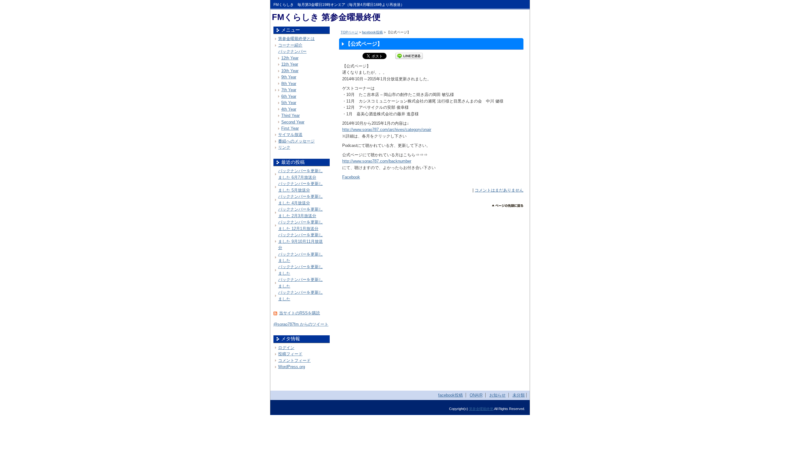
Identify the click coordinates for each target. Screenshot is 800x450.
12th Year (289, 58)
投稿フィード (290, 354)
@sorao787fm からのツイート (300, 324)
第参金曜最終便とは (296, 38)
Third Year (290, 115)
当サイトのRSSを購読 (299, 313)
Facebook (351, 177)
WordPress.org (291, 366)
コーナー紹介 (290, 45)
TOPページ (349, 32)
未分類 (518, 395)
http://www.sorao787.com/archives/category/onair (386, 129)
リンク (284, 147)
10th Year (289, 70)
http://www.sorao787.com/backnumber (376, 161)
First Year (290, 128)
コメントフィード (294, 360)
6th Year (288, 96)
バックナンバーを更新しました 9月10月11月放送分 (300, 241)
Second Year (292, 122)
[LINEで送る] (409, 55)
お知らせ (497, 395)
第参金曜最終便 (481, 409)
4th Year (288, 109)
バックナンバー (292, 51)
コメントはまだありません (499, 190)
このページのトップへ (507, 206)
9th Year (288, 77)
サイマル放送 (290, 134)
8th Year (288, 83)
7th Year (288, 90)
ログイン (286, 347)
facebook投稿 (372, 32)
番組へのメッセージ (296, 141)
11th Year (289, 64)
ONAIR (476, 395)
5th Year (288, 102)
